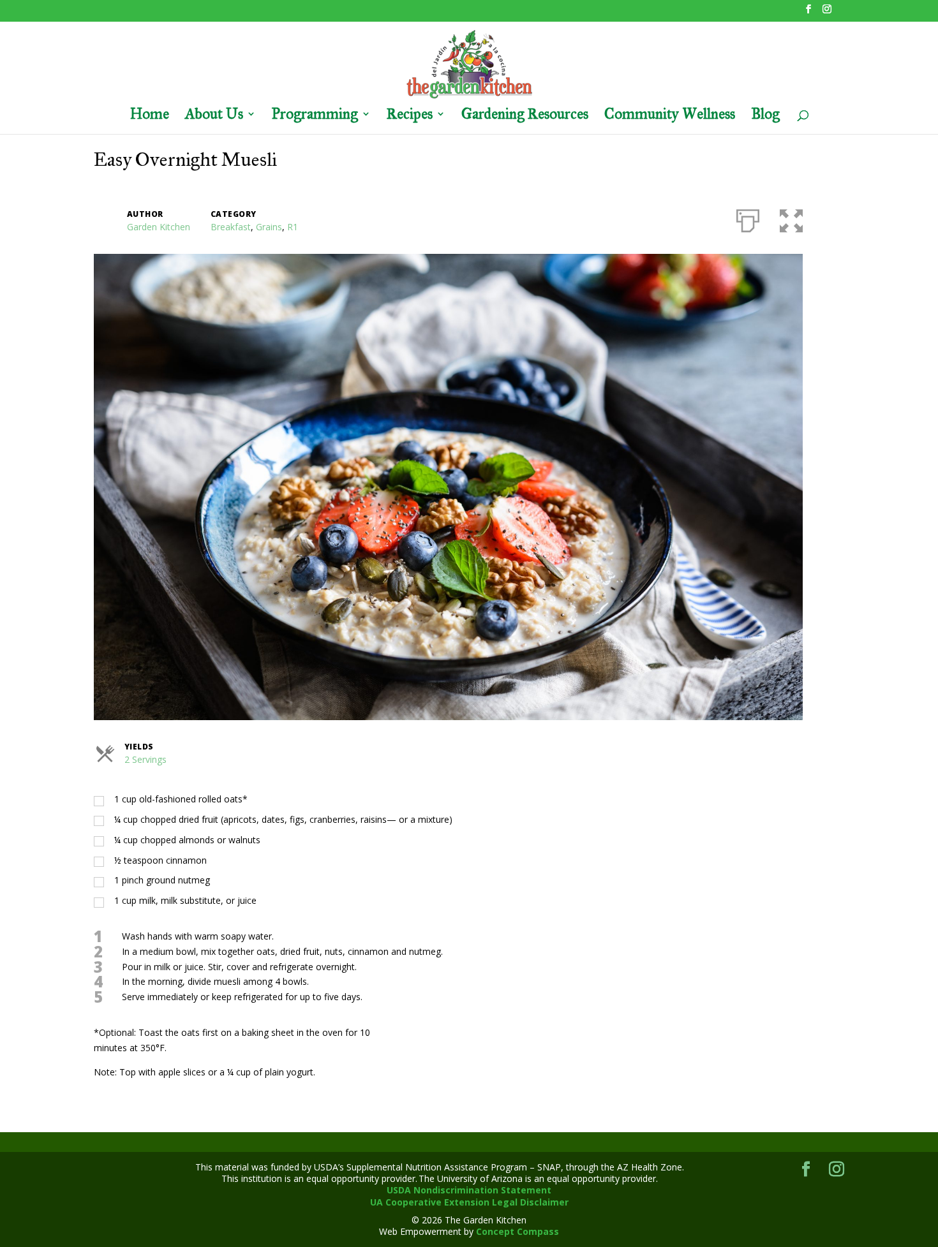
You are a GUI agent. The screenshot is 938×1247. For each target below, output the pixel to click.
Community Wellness (669, 115)
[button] (791, 218)
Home (149, 115)
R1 (292, 227)
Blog (765, 115)
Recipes (410, 115)
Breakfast (231, 227)
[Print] (747, 218)
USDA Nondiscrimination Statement (469, 1190)
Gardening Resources (524, 115)
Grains (269, 227)
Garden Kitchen (158, 227)
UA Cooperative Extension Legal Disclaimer (469, 1202)
